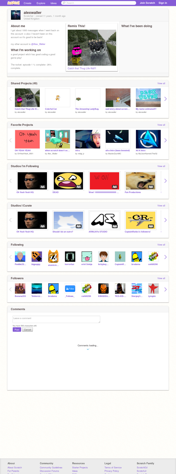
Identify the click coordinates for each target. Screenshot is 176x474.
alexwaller (21, 112)
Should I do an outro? (63, 231)
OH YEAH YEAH (23, 150)
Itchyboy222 (104, 264)
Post (17, 329)
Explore (41, 3)
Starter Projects (80, 467)
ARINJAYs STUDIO (98, 231)
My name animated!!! (146, 108)
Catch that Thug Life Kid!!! (82, 68)
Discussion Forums (49, 470)
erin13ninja (86, 264)
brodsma (135, 264)
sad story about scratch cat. (118, 108)
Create (27, 3)
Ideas (54, 3)
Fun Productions (133, 192)
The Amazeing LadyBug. (87, 108)
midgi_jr (81, 153)
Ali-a (77, 150)
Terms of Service (113, 467)
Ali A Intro (140, 150)
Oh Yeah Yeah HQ (25, 192)
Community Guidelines (51, 467)
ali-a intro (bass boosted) (118, 150)
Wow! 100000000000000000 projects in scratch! (104, 192)
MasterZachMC (114, 153)
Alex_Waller (52, 153)
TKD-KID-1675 (120, 296)
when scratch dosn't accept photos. (57, 150)
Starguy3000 (137, 296)
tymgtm (152, 296)
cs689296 (153, 264)
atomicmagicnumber (54, 265)
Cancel (27, 329)
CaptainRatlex (120, 264)
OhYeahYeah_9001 (25, 153)
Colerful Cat (51, 108)
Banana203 (20, 296)
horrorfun (69, 264)
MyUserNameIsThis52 (147, 153)
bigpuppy (35, 264)
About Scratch (15, 467)
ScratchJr (141, 470)
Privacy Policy (111, 470)
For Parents (13, 470)
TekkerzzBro (37, 296)
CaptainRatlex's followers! (138, 231)
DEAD (56, 192)
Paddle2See (20, 264)
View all (161, 83)
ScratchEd (142, 467)
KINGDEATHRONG (104, 296)
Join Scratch (147, 3)
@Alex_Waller (38, 44)
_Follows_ (70, 296)
